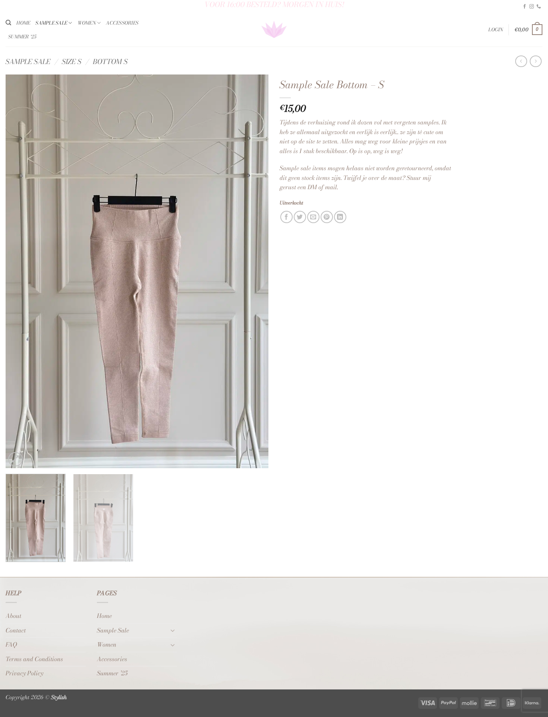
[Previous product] (535, 61)
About (13, 615)
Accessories (122, 22)
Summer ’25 (22, 36)
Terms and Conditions (34, 658)
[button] (495, 30)
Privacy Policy (24, 673)
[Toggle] (172, 630)
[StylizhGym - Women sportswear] (274, 30)
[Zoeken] (8, 23)
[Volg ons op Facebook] (524, 6)
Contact (16, 630)
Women (87, 22)
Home (23, 22)
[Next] (254, 271)
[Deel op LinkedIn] (340, 217)
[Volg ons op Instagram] (531, 6)
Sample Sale (51, 22)
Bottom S (110, 61)
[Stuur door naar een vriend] (313, 217)
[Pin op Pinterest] (327, 217)
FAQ (11, 644)
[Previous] (20, 271)
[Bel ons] (538, 6)
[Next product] (521, 61)
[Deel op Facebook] (286, 217)
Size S (71, 61)
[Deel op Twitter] (300, 217)
